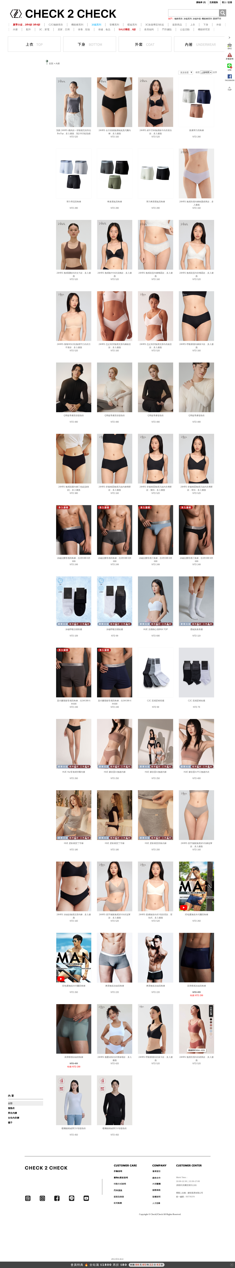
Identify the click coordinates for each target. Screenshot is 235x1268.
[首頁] (63, 15)
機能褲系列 (207, 18)
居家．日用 (64, 29)
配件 (28, 29)
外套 (218, 24)
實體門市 (217, 18)
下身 (205, 24)
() (201, 2)
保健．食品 (104, 29)
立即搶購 (144, 1264)
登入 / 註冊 (227, 2)
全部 (10, 1103)
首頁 (51, 63)
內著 (15, 29)
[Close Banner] (231, 1264)
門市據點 (167, 29)
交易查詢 (214, 2)
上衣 (192, 24)
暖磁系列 (132, 24)
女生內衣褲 (13, 1117)
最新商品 (177, 24)
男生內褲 (12, 1113)
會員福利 (149, 29)
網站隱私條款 (117, 1259)
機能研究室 (204, 29)
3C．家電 (44, 29)
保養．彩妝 (84, 29)
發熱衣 (11, 1108)
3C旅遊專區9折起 (154, 24)
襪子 (10, 1122)
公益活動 (185, 29)
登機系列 (114, 24)
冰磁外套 (197, 18)
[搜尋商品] (222, 13)
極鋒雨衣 (178, 18)
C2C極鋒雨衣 (56, 24)
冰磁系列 (188, 18)
